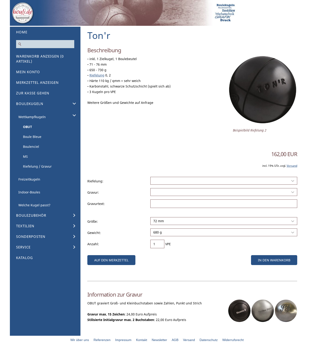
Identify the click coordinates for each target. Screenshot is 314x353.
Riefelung (96, 75)
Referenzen (102, 340)
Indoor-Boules (29, 192)
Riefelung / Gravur (37, 166)
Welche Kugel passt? (34, 205)
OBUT (27, 127)
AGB (175, 340)
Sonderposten (30, 236)
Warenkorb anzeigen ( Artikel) (40, 59)
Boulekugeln (29, 103)
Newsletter (159, 340)
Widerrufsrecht (233, 340)
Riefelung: (95, 181)
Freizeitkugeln (29, 179)
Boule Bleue (32, 136)
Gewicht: (94, 232)
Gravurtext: (96, 203)
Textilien (25, 226)
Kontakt (141, 340)
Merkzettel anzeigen (37, 82)
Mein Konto (28, 72)
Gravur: (93, 192)
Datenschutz (209, 340)
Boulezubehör (31, 215)
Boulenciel (31, 146)
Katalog (24, 257)
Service (23, 247)
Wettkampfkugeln (32, 117)
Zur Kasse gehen (32, 93)
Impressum (123, 340)
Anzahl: (93, 244)
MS (25, 156)
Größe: (92, 221)
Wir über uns (79, 340)
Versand (292, 165)
